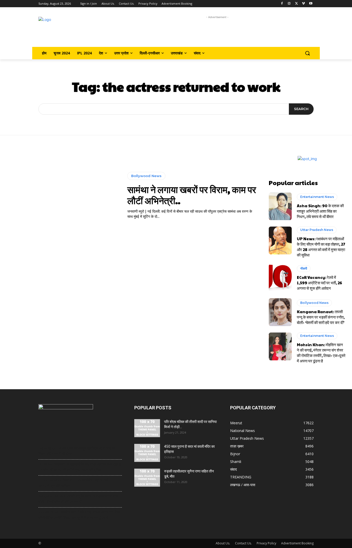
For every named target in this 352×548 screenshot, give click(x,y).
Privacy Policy (266, 543)
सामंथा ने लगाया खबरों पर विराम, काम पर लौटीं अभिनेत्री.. (191, 195)
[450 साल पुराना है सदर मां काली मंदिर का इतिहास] (147, 453)
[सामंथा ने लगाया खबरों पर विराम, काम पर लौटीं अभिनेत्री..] (63, 195)
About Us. (223, 543)
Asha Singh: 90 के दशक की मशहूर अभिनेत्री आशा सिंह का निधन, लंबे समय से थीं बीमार (320, 211)
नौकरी (303, 268)
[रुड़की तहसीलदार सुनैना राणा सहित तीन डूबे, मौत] (147, 478)
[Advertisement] (217, 31)
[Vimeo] (303, 4)
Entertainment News (317, 197)
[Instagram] (289, 4)
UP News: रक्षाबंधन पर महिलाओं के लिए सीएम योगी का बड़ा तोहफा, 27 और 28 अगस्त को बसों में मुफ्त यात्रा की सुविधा (321, 247)
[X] (296, 4)
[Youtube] (311, 4)
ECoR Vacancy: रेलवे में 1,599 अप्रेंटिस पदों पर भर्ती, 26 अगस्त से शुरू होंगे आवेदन (319, 283)
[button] (307, 53)
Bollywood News (146, 176)
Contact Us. (243, 543)
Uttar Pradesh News (316, 230)
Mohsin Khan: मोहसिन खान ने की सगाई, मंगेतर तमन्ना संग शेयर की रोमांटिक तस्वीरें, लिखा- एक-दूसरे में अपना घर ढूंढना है (321, 352)
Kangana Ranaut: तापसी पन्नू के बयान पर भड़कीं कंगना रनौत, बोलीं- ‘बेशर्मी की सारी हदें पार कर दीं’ (321, 317)
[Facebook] (282, 4)
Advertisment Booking (297, 543)
